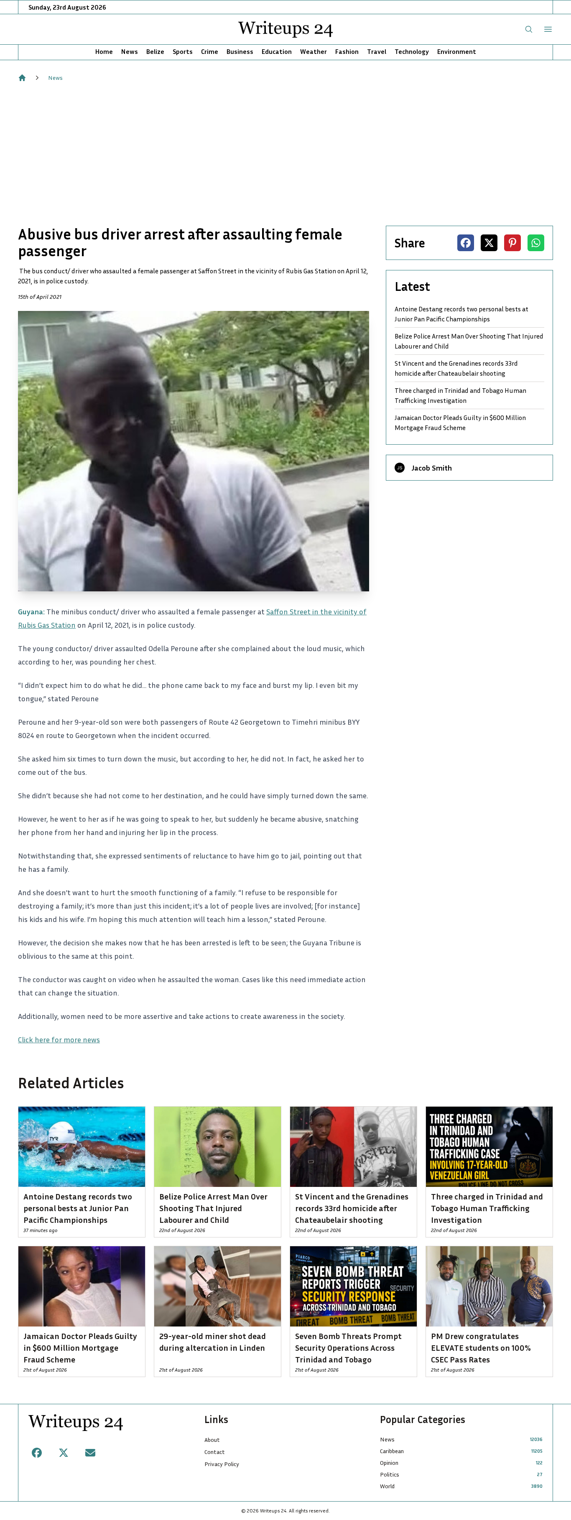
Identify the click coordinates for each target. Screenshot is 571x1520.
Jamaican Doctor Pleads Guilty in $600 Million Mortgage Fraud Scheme (460, 422)
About (212, 1439)
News (129, 51)
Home (104, 51)
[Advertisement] (285, 153)
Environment (456, 51)
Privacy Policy (221, 1463)
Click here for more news (59, 1039)
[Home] (22, 78)
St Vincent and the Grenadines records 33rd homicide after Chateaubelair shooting (456, 368)
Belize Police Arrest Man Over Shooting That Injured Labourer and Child (469, 341)
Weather (313, 51)
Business (240, 51)
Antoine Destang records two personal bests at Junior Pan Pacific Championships (461, 314)
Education (277, 51)
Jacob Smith (431, 467)
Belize (155, 51)
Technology (412, 51)
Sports (183, 51)
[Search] (529, 29)
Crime (209, 51)
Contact (214, 1451)
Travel (376, 51)
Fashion (347, 51)
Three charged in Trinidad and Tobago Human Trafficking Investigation (460, 395)
